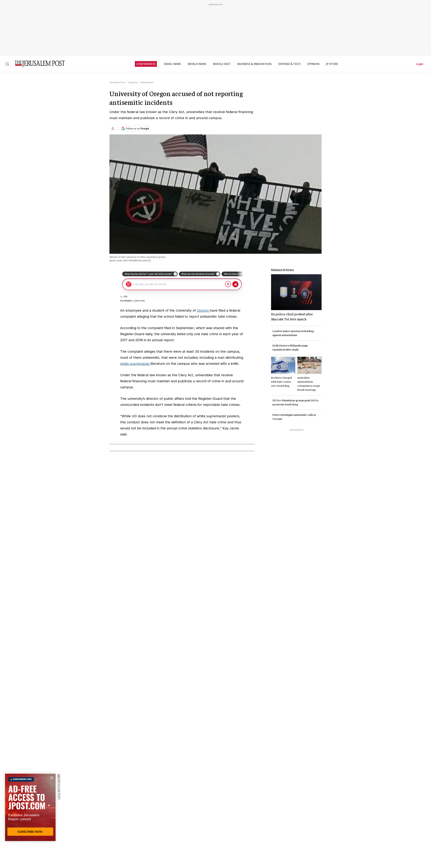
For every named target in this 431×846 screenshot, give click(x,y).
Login (419, 64)
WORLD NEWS (197, 63)
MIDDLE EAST (222, 63)
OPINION (313, 63)
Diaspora (132, 82)
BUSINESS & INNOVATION (254, 63)
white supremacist (135, 364)
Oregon (203, 310)
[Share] (112, 128)
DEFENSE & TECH (289, 63)
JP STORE (332, 63)
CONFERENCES (146, 63)
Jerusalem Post (117, 82)
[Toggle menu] (7, 63)
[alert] (30, 807)
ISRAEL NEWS (172, 63)
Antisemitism (147, 82)
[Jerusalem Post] (37, 63)
